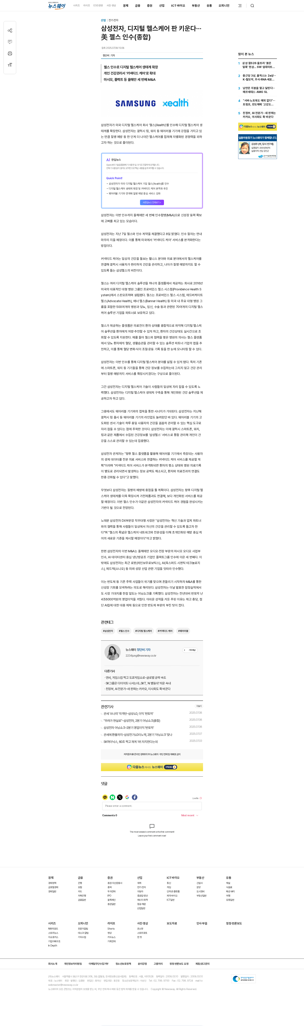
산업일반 (141, 908)
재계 (139, 883)
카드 (80, 891)
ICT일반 (170, 899)
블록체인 (111, 899)
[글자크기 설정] (10, 65)
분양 (199, 887)
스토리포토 (142, 932)
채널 (228, 883)
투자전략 (111, 891)
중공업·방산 (142, 895)
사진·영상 (111, 5)
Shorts (111, 928)
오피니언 (224, 5)
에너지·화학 (142, 899)
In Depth (52, 945)
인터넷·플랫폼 (173, 891)
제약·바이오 (172, 895)
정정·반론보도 (234, 923)
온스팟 (140, 928)
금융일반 (82, 899)
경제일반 (52, 891)
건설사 (199, 883)
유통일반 (230, 899)
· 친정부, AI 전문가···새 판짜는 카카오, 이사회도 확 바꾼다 (137, 689)
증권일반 (111, 904)
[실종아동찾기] (244, 143)
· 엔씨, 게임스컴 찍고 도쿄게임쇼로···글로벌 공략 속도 (135, 677)
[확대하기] (152, 93)
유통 (209, 5)
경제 (125, 5)
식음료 (229, 887)
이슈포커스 (53, 937)
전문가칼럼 (83, 928)
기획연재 (111, 941)
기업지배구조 (54, 941)
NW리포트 (53, 928)
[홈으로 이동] (56, 5)
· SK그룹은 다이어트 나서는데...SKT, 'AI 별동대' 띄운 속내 (137, 683)
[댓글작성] (10, 42)
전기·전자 (113, 20)
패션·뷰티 (230, 891)
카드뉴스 (111, 937)
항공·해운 (141, 904)
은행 (80, 883)
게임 (169, 887)
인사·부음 (202, 923)
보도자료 (172, 923)
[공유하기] (10, 30)
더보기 (199, 706)
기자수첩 (82, 937)
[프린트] (10, 53)
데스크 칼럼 (83, 932)
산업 (162, 5)
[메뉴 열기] (239, 5)
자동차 (140, 891)
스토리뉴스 (53, 932)
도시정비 (200, 891)
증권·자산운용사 (114, 883)
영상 (109, 932)
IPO (109, 895)
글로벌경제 (53, 887)
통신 (169, 883)
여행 (228, 895)
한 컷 (139, 937)
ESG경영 (98, 5)
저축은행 (82, 895)
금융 (138, 5)
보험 (80, 887)
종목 (109, 887)
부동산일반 (202, 895)
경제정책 (52, 883)
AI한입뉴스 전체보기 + (152, 202)
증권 (150, 5)
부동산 (196, 5)
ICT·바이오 (178, 5)
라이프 (86, 5)
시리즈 (76, 5)
